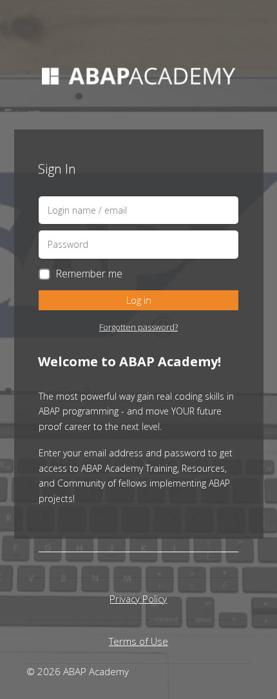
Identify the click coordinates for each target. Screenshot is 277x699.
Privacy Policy (138, 598)
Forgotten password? (138, 327)
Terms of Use (138, 641)
